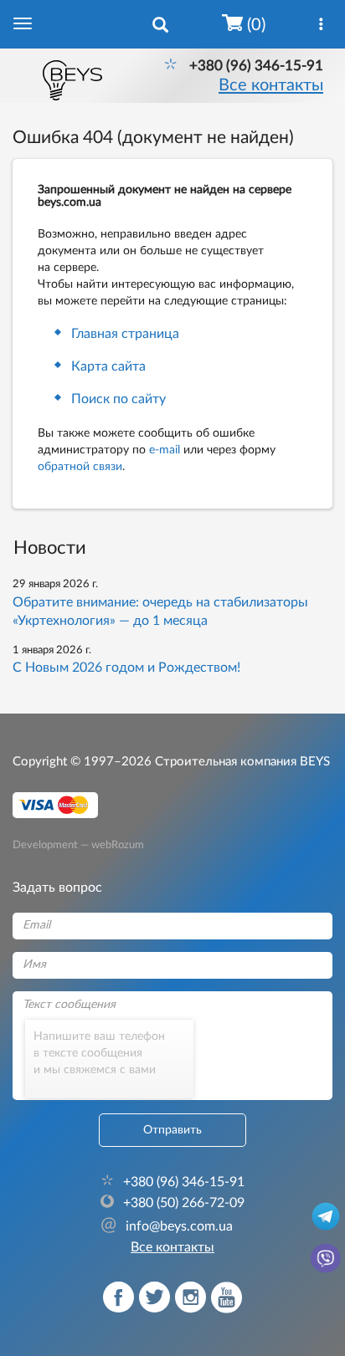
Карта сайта (108, 366)
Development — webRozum (78, 844)
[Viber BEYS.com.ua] (326, 1257)
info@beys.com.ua (166, 1226)
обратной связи (80, 467)
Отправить (172, 1130)
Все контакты (271, 85)
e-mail (164, 450)
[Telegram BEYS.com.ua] (326, 1215)
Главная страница (125, 333)
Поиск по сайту (118, 399)
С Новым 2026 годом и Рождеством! (126, 667)
